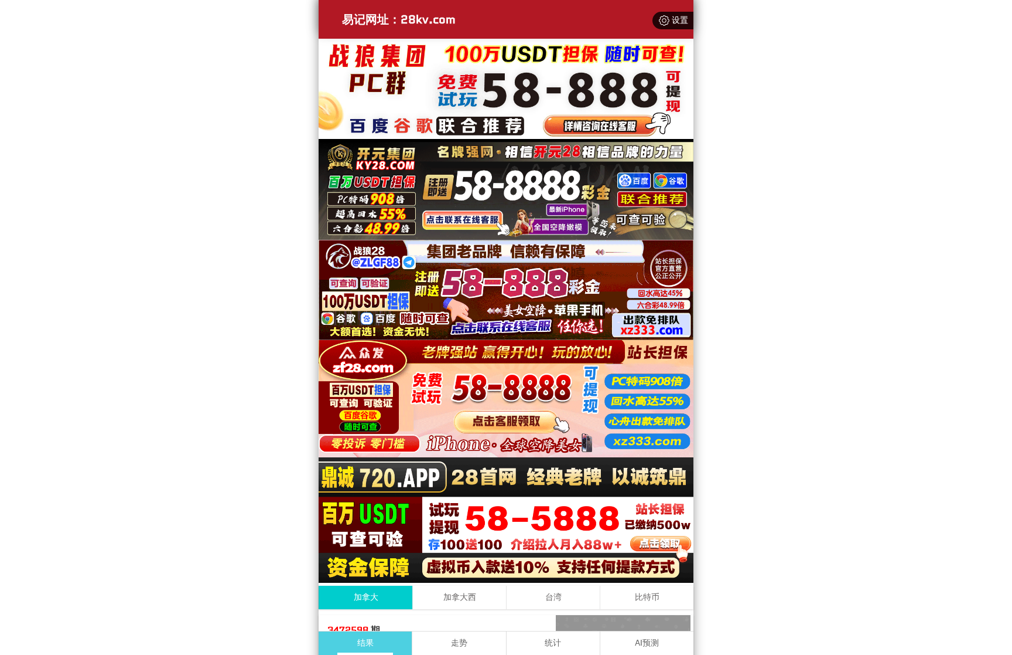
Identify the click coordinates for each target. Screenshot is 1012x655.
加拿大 (366, 597)
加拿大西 (459, 597)
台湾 (553, 597)
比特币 (647, 597)
